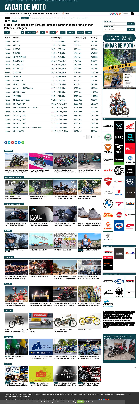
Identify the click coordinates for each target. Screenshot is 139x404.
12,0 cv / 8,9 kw (58, 41)
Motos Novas (130, 312)
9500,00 (94, 88)
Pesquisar (130, 24)
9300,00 (94, 57)
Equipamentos (42, 394)
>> (99, 137)
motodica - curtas (83, 18)
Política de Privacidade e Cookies (105, 394)
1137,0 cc (78, 131)
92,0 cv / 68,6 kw (58, 84)
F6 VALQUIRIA (19, 103)
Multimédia (8, 257)
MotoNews (8, 151)
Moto (42, 32)
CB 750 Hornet (19, 84)
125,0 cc (77, 41)
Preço (62, 32)
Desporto (8, 284)
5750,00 (94, 45)
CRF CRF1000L (19, 92)
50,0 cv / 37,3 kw (58, 49)
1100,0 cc (78, 76)
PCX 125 (16, 41)
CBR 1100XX (18, 131)
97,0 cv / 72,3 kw (58, 100)
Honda (52, 32)
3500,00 (94, 131)
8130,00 (94, 64)
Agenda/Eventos (119, 312)
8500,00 (94, 76)
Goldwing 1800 (19, 111)
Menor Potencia (30, 32)
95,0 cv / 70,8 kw (58, 92)
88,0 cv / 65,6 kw (58, 76)
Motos (36, 394)
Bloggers (125, 325)
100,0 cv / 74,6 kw (59, 103)
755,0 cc (77, 84)
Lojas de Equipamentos (111, 320)
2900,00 (94, 41)
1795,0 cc (78, 96)
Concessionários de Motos (116, 316)
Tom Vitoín (30, 394)
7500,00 (94, 84)
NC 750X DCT (19, 61)
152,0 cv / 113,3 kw (59, 131)
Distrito (88, 32)
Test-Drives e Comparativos (13, 177)
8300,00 (94, 61)
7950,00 (94, 68)
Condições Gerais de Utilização (123, 394)
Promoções (44, 13)
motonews (60, 18)
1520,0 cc (78, 88)
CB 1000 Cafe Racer (21, 100)
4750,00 (94, 107)
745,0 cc (77, 53)
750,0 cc (77, 80)
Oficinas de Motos (115, 318)
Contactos (74, 394)
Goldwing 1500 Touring (23, 88)
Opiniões (7, 231)
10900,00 (94, 123)
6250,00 (94, 53)
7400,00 (94, 100)
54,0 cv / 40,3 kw (58, 53)
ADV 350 (16, 45)
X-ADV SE (17, 72)
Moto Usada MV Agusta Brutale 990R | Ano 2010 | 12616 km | (117, 337)
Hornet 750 (18, 80)
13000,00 (94, 111)
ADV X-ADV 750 (19, 57)
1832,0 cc (78, 111)
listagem (15, 21)
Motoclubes (57, 13)
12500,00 (94, 103)
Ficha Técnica (81, 394)
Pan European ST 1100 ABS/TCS (26, 107)
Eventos (7, 13)
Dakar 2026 (19, 13)
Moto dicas (8, 337)
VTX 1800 (17, 96)
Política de (89, 402)
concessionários (44, 18)
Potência (80, 32)
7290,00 (94, 80)
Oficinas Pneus (127, 318)
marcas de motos (34, 18)
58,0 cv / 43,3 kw (58, 61)
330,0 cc (77, 45)
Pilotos (131, 325)
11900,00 (94, 92)
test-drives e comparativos (71, 18)
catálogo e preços (15, 18)
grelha (9, 21)
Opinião (25, 13)
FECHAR (80, 402)
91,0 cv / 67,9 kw (58, 80)
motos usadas (25, 18)
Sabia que (8, 310)
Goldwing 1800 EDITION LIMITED (27, 127)
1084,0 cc (78, 107)
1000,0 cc (78, 92)
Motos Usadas (108, 312)
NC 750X (17, 49)
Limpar (7, 32)
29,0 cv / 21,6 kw (58, 45)
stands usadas (52, 18)
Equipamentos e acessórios (13, 204)
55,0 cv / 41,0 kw (58, 57)
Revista (67, 13)
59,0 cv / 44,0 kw (58, 64)
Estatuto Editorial (91, 394)
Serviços (106, 327)
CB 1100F (17, 76)
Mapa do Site (26, 396)
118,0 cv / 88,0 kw (59, 111)
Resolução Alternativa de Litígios (13, 396)
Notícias (12, 394)
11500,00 (94, 72)
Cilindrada (70, 32)
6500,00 (94, 49)
